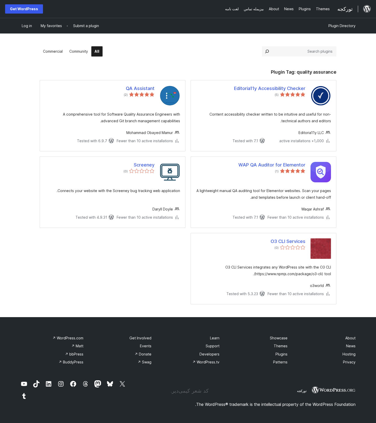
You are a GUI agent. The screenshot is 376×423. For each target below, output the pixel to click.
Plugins (281, 354)
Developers (209, 354)
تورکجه (302, 391)
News (351, 346)
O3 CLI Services (288, 241)
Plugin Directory (342, 26)
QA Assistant (140, 88)
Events (145, 346)
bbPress (74, 354)
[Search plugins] (267, 51)
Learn (214, 338)
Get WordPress (24, 9)
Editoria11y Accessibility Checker (269, 88)
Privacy (349, 362)
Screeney (144, 165)
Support (212, 346)
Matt (77, 346)
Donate (143, 354)
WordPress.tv (205, 362)
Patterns (280, 362)
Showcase (278, 338)
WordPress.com (67, 338)
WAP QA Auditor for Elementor (271, 165)
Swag (144, 362)
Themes (280, 346)
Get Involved (140, 338)
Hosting (349, 354)
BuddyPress (71, 362)
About (350, 338)
